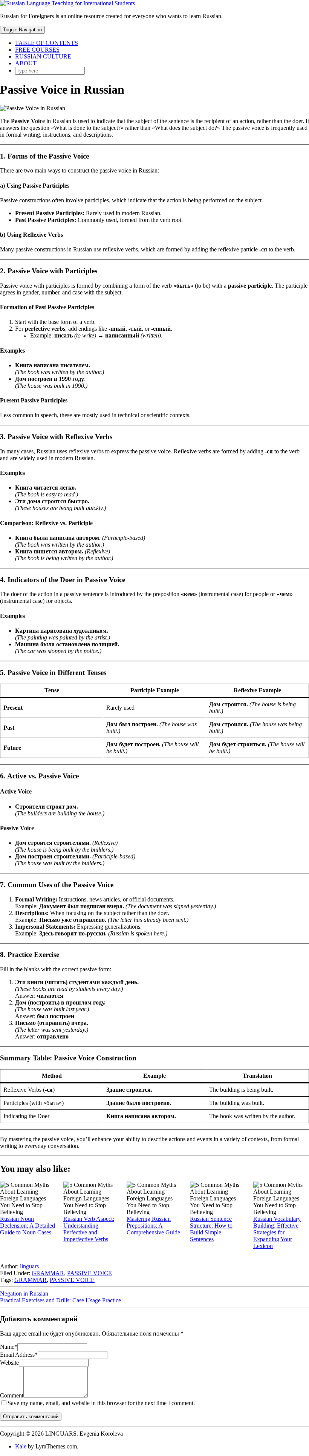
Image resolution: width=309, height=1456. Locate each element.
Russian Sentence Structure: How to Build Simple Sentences (211, 1229)
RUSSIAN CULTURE (43, 56)
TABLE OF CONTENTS (46, 43)
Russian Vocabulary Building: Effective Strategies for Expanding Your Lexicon (277, 1232)
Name (8, 1347)
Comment (11, 1395)
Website (9, 1362)
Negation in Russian (24, 1293)
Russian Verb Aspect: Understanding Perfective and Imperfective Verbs (88, 1229)
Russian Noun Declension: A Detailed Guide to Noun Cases (27, 1226)
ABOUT (26, 63)
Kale (20, 1446)
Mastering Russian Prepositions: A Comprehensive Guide (153, 1226)
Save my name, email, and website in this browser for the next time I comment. (101, 1403)
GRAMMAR (48, 1273)
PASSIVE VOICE (89, 1273)
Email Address (19, 1354)
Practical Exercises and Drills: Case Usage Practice (60, 1300)
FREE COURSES (37, 49)
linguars (29, 1266)
